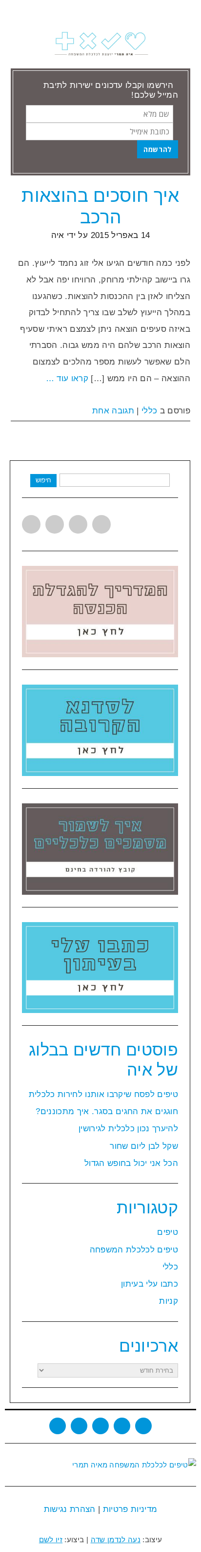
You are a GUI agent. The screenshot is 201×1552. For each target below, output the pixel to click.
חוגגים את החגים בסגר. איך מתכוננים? (107, 1111)
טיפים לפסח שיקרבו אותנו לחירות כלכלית (103, 1094)
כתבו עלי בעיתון (149, 1284)
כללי (149, 410)
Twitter (31, 524)
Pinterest (101, 524)
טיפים (167, 1232)
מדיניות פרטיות (128, 1509)
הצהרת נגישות (70, 1509)
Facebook (54, 524)
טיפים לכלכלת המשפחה (134, 1249)
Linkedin (78, 524)
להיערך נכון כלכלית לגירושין (128, 1128)
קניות (168, 1301)
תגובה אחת (113, 410)
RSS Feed (122, 1426)
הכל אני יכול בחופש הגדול (131, 1163)
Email (143, 1426)
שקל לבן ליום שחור (144, 1146)
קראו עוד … (67, 378)
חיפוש (43, 480)
